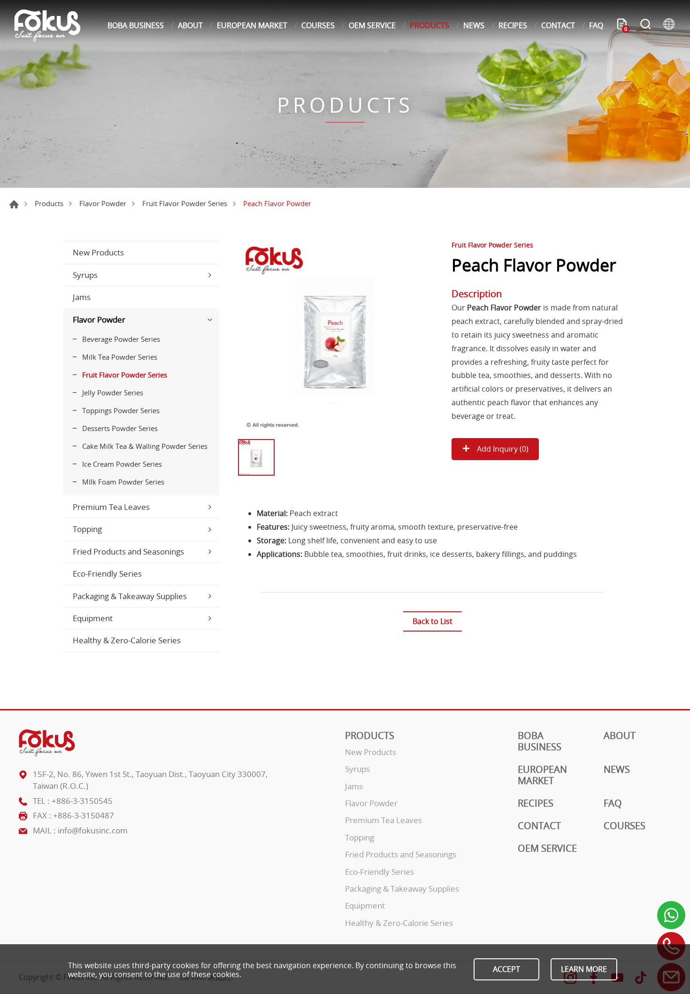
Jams (82, 297)
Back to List (432, 621)
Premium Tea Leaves (111, 506)
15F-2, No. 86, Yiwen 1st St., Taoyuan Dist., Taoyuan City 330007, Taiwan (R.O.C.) (150, 780)
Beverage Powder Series (121, 339)
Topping (87, 529)
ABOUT (190, 25)
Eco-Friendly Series (107, 573)
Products (49, 203)
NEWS (473, 25)
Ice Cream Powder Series (122, 464)
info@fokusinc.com (93, 830)
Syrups (85, 275)
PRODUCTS (429, 25)
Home (14, 204)
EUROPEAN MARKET (252, 25)
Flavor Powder (102, 203)
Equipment (93, 618)
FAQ (596, 25)
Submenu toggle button (209, 275)
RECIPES (512, 25)
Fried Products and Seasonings (128, 551)
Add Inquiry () (502, 449)
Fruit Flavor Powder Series (184, 203)
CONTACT (558, 25)
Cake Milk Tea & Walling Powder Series (144, 446)
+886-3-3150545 (82, 800)
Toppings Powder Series (121, 410)
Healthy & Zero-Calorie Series (127, 640)
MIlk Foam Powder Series (123, 481)
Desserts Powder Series (120, 428)
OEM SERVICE (372, 25)
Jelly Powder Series (112, 392)
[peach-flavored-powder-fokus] (335, 337)
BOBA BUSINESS (135, 25)
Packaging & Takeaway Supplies (130, 596)
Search (645, 25)
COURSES (318, 25)
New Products (98, 252)
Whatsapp (671, 915)
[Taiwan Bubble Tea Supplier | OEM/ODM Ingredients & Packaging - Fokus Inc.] (47, 25)
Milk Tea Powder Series (119, 357)
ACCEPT (506, 969)
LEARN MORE (584, 969)
